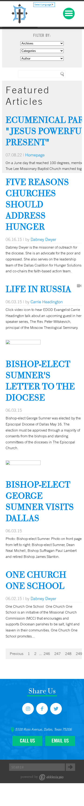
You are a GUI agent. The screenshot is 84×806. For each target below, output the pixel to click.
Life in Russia (38, 289)
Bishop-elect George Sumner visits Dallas (40, 501)
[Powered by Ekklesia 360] (42, 777)
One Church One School (36, 580)
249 (79, 653)
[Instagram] (28, 709)
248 (68, 653)
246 (47, 653)
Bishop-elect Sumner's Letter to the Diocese (40, 380)
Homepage (35, 154)
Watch (79, 286)
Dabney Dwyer (43, 239)
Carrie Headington (47, 301)
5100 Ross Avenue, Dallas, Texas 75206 (43, 729)
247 (57, 653)
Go (70, 767)
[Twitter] (56, 709)
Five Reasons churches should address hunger (37, 204)
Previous (16, 653)
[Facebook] (42, 709)
